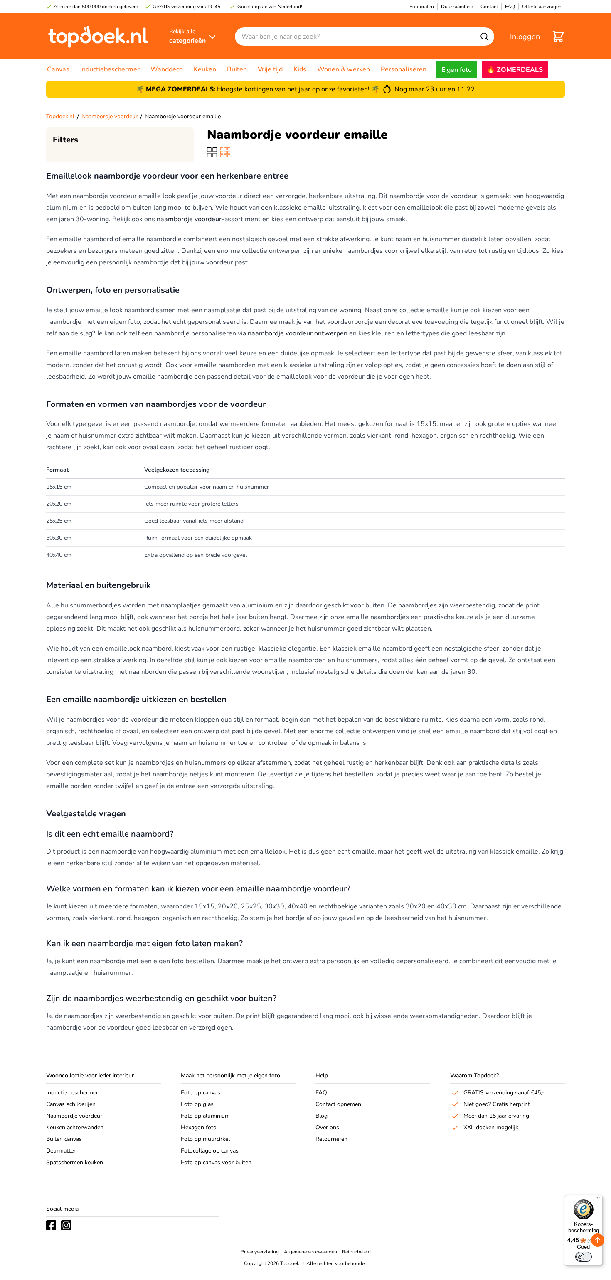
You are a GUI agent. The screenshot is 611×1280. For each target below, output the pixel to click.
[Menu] (598, 1200)
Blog (321, 1116)
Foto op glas (197, 1104)
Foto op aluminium (205, 1116)
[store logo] (98, 36)
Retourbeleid (356, 1251)
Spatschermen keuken (74, 1162)
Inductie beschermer (72, 1092)
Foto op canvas (200, 1092)
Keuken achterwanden (74, 1127)
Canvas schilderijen (71, 1104)
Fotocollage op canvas (210, 1151)
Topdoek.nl (60, 116)
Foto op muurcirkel (205, 1139)
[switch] (583, 1257)
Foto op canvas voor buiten (216, 1162)
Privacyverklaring (260, 1251)
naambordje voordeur (189, 219)
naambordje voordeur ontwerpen (297, 333)
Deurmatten (61, 1151)
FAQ (321, 1092)
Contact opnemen (338, 1104)
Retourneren (331, 1139)
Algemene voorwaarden (310, 1251)
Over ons (327, 1127)
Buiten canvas (64, 1139)
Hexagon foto (199, 1127)
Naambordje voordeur (109, 116)
